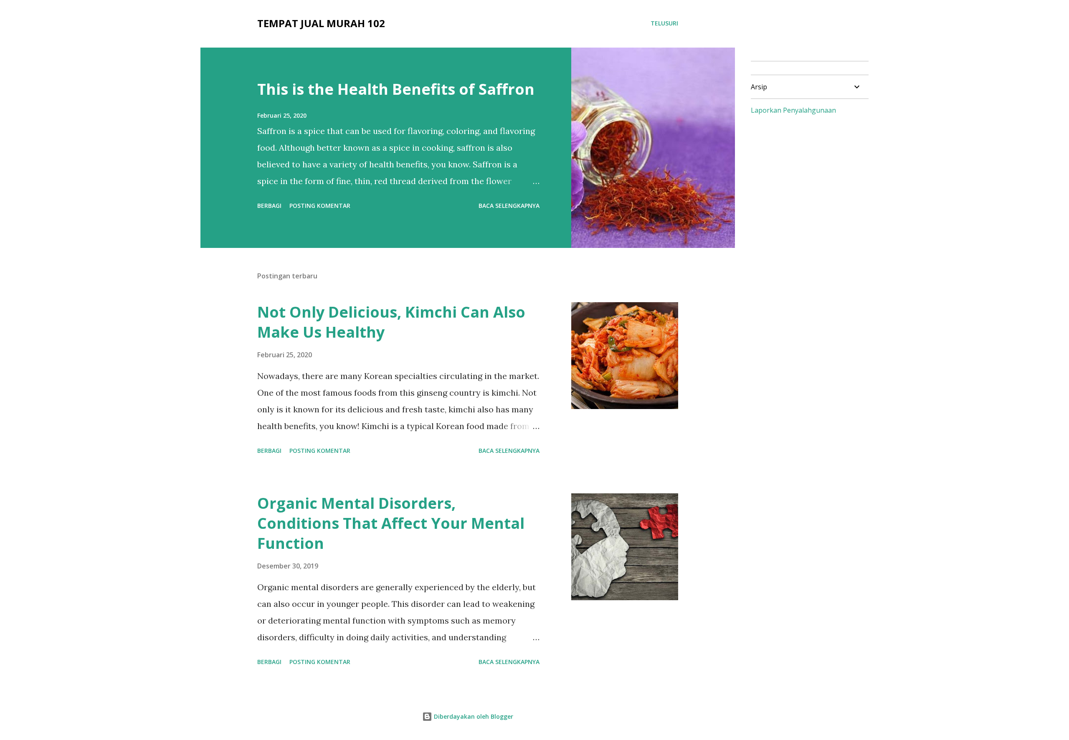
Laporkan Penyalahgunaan (793, 110)
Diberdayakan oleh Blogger (472, 716)
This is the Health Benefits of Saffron (395, 89)
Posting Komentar (319, 206)
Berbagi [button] (269, 206)
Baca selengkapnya (509, 206)
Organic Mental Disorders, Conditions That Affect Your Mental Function (390, 523)
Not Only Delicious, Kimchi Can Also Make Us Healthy (391, 322)
